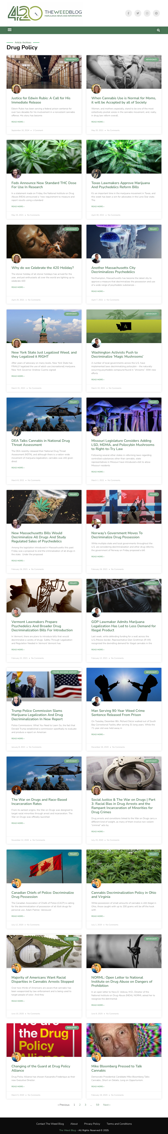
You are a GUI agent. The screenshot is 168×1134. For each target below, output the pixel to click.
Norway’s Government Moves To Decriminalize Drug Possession (117, 535)
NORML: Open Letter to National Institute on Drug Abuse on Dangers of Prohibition (121, 981)
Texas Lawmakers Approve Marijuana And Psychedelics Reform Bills (120, 185)
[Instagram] (147, 13)
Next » (106, 1105)
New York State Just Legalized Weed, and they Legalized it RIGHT (44, 354)
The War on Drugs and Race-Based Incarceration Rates (39, 801)
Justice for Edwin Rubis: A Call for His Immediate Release (40, 100)
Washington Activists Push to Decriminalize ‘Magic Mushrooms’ (117, 354)
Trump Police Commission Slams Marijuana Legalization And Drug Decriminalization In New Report (37, 714)
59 (97, 1105)
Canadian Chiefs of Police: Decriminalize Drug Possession (42, 894)
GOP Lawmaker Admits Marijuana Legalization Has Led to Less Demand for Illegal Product (123, 625)
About (74, 1124)
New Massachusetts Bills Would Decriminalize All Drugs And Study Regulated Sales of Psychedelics (38, 537)
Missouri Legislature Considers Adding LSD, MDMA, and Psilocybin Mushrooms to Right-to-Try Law (122, 444)
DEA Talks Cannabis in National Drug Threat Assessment (40, 442)
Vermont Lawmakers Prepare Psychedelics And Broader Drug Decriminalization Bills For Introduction (42, 625)
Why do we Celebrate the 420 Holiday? (42, 267)
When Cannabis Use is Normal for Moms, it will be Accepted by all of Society (123, 100)
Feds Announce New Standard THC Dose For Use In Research (43, 185)
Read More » (17, 122)
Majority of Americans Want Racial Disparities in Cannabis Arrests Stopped (42, 979)
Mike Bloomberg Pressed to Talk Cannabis (116, 1068)
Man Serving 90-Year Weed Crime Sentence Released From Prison (118, 712)
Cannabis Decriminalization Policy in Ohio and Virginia (123, 894)
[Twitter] (137, 13)
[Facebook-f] (128, 13)
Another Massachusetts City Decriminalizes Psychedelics (113, 269)
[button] (10, 30)
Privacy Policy (92, 1124)
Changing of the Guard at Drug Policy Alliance (40, 1068)
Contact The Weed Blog (50, 1124)
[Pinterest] (156, 13)
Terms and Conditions (119, 1124)
